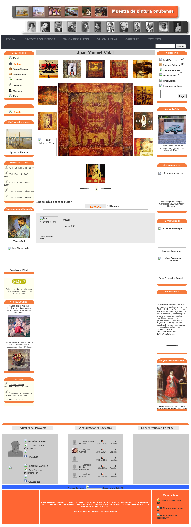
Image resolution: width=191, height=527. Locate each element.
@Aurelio (34, 457)
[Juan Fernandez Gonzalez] (172, 276)
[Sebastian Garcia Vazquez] (19, 336)
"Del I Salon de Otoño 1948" (21, 168)
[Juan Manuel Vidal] (19, 268)
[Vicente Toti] (19, 237)
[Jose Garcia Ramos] (75, 441)
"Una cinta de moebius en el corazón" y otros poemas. (19, 394)
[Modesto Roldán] (75, 474)
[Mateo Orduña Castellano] (19, 370)
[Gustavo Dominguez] (172, 247)
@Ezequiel (34, 481)
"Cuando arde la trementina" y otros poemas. (16, 385)
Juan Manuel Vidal (95, 52)
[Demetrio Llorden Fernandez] (75, 466)
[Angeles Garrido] (75, 449)
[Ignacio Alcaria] (19, 148)
